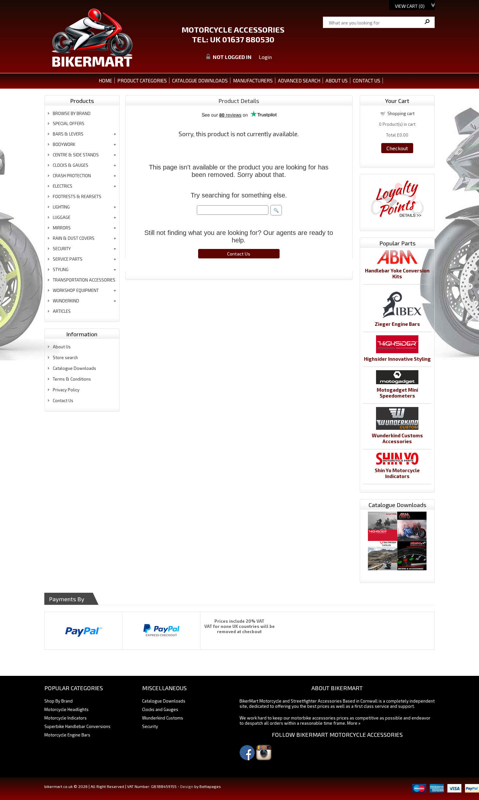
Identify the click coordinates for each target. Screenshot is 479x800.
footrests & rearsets (77, 196)
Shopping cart (400, 113)
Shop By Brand (58, 701)
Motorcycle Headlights (66, 709)
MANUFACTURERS (253, 80)
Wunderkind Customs (162, 717)
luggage (61, 217)
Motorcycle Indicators (65, 717)
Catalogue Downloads (74, 368)
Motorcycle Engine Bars (67, 734)
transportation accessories (84, 280)
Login (265, 57)
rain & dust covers (73, 238)
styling (60, 269)
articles (62, 311)
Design (186, 786)
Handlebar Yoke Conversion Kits (397, 273)
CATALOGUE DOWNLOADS (200, 80)
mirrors (62, 227)
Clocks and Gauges (160, 709)
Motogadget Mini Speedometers (397, 393)
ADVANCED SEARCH (299, 80)
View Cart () (410, 6)
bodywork (64, 144)
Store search (65, 357)
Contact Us (63, 400)
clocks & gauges (70, 165)
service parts (67, 259)
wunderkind (66, 300)
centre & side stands (76, 154)
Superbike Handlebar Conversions (77, 726)
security (62, 248)
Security (150, 726)
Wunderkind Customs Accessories (397, 438)
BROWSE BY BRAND (72, 113)
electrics (62, 186)
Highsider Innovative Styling (397, 359)
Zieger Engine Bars (397, 324)
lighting (61, 207)
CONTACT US (366, 80)
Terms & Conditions (72, 379)
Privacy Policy (66, 389)
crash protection (72, 175)
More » (353, 723)
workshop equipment (76, 290)
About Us (62, 346)
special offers (68, 123)
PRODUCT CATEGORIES (142, 80)
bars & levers (68, 134)
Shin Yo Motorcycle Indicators (397, 473)
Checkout (397, 148)
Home (105, 80)
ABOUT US (337, 80)
